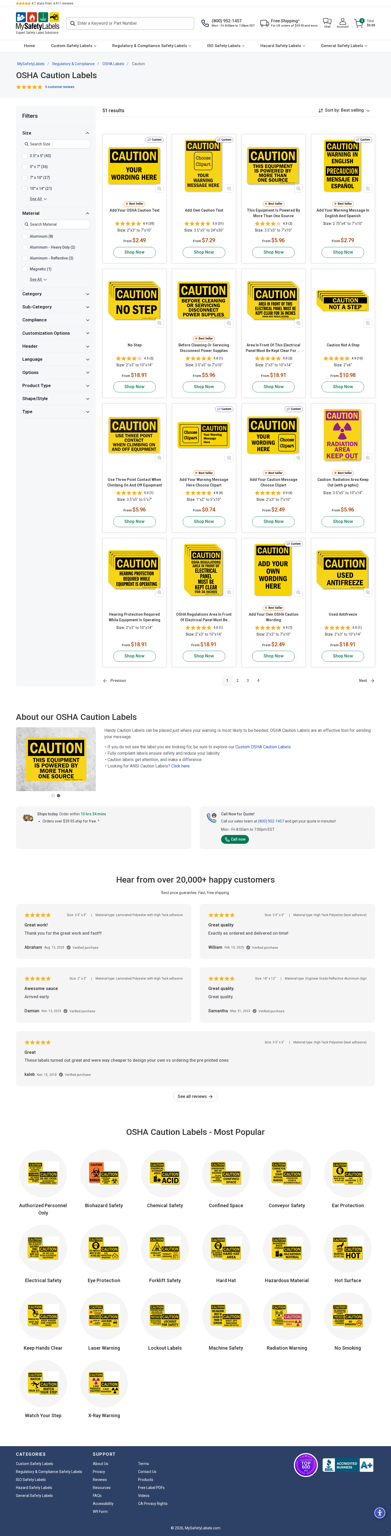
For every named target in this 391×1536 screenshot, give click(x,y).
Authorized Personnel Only (43, 1209)
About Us (100, 1464)
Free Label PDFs (151, 1487)
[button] (327, 23)
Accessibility (103, 1503)
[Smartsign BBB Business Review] (347, 1465)
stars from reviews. (52, 3)
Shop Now (134, 252)
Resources (102, 1487)
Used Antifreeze (343, 614)
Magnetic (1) (41, 269)
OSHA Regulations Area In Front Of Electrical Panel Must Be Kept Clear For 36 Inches (204, 617)
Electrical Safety (43, 1280)
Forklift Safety (165, 1280)
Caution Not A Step (343, 345)
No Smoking (348, 1348)
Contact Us (147, 1472)
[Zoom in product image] (159, 188)
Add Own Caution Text (204, 210)
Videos (143, 1495)
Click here (180, 766)
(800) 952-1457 (271, 821)
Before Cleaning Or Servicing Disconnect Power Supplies (203, 348)
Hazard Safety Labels (280, 45)
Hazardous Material (287, 1280)
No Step (135, 345)
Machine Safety (226, 1348)
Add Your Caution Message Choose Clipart (273, 482)
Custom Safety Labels (71, 45)
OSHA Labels (113, 64)
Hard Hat (226, 1280)
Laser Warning (104, 1348)
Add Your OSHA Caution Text (135, 210)
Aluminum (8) (41, 236)
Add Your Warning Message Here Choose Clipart (204, 482)
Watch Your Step (43, 1415)
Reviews (100, 1480)
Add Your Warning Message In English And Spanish (343, 213)
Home (29, 45)
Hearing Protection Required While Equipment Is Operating (134, 617)
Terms (143, 1464)
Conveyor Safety (287, 1205)
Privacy (99, 1472)
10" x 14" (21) (41, 188)
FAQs (97, 1495)
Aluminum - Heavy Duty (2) (52, 247)
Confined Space (226, 1205)
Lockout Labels (165, 1348)
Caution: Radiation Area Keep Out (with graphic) (342, 482)
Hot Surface (348, 1280)
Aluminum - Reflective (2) (51, 258)
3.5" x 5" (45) (40, 156)
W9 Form (100, 1511)
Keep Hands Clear (43, 1348)
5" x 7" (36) (39, 167)
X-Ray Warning (104, 1415)
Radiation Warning (287, 1348)
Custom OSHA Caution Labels (263, 746)
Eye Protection (104, 1280)
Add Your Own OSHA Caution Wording (273, 617)
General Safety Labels (342, 45)
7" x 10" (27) (40, 177)
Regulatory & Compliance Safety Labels (149, 45)
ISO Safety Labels (223, 45)
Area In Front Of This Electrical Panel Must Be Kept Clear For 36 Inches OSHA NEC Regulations (273, 348)
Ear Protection (348, 1205)
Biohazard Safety (104, 1205)
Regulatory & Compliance (73, 64)
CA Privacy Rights (153, 1503)
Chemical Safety (165, 1205)
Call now (238, 839)
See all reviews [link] (193, 1096)
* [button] (98, 821)
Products (145, 1480)
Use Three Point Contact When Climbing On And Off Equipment (134, 482)
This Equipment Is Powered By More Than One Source (273, 213)
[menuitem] (29, 46)
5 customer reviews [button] (59, 87)
